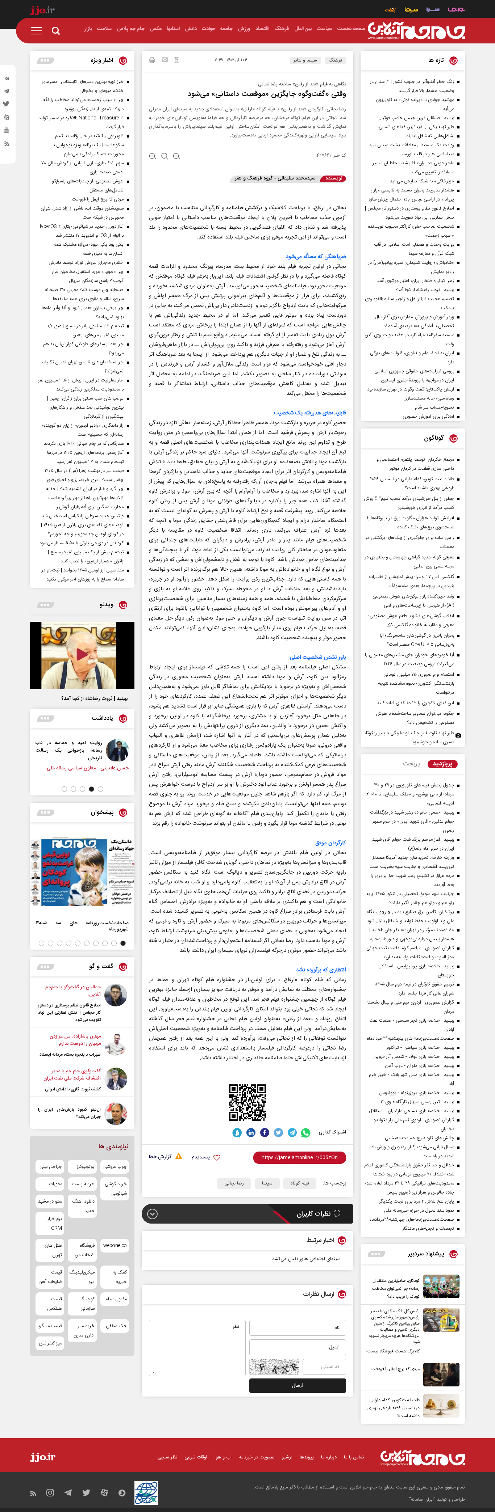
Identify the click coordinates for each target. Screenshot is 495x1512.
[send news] (165, 60)
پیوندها (307, 1457)
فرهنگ (335, 60)
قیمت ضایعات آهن (50, 1277)
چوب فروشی (115, 1167)
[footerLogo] (422, 1458)
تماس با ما (354, 1457)
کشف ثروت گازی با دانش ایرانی (73, 1089)
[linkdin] (250, 1132)
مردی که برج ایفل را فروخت (395, 1369)
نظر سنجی (167, 1457)
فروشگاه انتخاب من (84, 1250)
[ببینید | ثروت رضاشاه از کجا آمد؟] (82, 655)
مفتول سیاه (116, 1299)
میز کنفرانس (50, 1343)
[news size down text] (176, 157)
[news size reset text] (165, 157)
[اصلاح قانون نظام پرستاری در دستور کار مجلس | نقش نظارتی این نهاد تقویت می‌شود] (115, 1003)
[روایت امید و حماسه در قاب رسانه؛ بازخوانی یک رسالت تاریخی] (117, 750)
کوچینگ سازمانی (86, 1304)
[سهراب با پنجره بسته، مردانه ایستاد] (115, 1045)
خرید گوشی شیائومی (116, 1189)
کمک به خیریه (120, 1277)
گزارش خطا (160, 1157)
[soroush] (237, 1132)
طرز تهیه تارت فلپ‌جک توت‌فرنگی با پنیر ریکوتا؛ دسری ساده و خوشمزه (409, 737)
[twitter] (6, 106)
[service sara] (433, 10)
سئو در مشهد (50, 1201)
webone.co (115, 1246)
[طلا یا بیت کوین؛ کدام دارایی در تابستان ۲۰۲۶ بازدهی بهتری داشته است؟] (439, 1407)
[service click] (390, 10)
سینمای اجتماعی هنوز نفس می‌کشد (306, 1259)
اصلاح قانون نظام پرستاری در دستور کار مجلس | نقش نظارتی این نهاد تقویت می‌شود (69, 1012)
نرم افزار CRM (54, 1223)
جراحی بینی (50, 1167)
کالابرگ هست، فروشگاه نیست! (393, 1351)
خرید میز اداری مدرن (84, 1330)
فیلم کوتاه (300, 1183)
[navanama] (456, 10)
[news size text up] (153, 157)
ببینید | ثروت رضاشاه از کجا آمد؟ (94, 698)
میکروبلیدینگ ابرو (82, 1277)
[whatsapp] (306, 1132)
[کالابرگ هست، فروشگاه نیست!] (439, 1331)
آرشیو (287, 1457)
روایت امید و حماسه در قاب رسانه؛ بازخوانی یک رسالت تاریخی (69, 750)
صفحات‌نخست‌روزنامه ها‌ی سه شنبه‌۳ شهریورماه (82, 926)
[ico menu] (38, 31)
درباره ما (329, 1457)
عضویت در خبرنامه (256, 1457)
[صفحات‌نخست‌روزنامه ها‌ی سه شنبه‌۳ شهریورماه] (82, 871)
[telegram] (6, 93)
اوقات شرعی (195, 1457)
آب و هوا (223, 1457)
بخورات (55, 1184)
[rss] (6, 145)
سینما (267, 1183)
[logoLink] (416, 30)
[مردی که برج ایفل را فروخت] (439, 1374)
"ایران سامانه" (422, 1500)
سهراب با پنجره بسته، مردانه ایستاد (70, 1054)
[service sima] (411, 10)
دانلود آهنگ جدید (83, 1206)
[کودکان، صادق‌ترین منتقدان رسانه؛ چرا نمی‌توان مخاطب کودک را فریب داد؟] (439, 1288)
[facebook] (264, 1132)
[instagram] (6, 79)
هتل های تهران (53, 1250)
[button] (100, 789)
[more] (376, 1254)
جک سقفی (116, 1326)
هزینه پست (83, 1184)
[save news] (176, 60)
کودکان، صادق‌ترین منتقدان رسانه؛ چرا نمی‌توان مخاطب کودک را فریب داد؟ (396, 1288)
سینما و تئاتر (305, 60)
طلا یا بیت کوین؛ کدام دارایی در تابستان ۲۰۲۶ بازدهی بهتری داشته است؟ (393, 1408)
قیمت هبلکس (54, 1304)
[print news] (152, 61)
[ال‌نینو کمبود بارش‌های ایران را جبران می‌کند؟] (115, 1113)
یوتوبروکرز (85, 1167)
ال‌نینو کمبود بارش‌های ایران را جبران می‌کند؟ (69, 1113)
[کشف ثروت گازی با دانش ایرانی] (115, 1080)
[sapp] (6, 132)
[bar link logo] (42, 11)
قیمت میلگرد (50, 1326)
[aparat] (6, 119)
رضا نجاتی (234, 1183)
